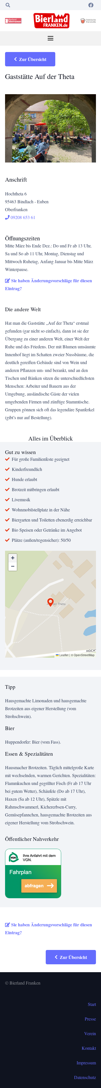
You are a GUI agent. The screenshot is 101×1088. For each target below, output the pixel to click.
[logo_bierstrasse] (88, 21)
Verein (90, 1033)
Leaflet (63, 655)
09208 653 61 (22, 217)
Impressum (86, 1063)
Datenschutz (85, 1077)
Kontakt (89, 1048)
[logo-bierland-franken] (51, 20)
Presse (90, 1019)
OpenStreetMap (84, 655)
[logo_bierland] (14, 21)
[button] (8, 5)
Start (92, 1004)
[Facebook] (91, 5)
